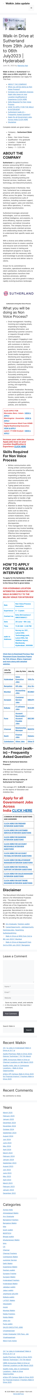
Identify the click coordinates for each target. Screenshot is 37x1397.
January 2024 (8, 1160)
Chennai (6, 1250)
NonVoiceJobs (8, 930)
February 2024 (9, 1156)
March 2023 (8, 1183)
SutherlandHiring (9, 933)
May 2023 (7, 1176)
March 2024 (8, 1153)
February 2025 (9, 1116)
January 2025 (8, 1119)
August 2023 (8, 1166)
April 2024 (7, 1150)
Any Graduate (11, 924)
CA (4, 1247)
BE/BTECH (7, 1233)
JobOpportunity (27, 927)
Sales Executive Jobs (19, 679)
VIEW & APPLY (10, 428)
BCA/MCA (32, 708)
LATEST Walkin (9, 1300)
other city (6, 1321)
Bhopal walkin (8, 1237)
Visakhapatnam (9, 1337)
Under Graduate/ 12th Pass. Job (16, 1334)
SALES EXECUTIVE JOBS (13, 1327)
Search (29, 1030)
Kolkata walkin (8, 1297)
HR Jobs (18, 686)
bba (4, 1227)
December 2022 (9, 1193)
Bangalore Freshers (10, 1220)
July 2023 (7, 1170)
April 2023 (7, 1180)
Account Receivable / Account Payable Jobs (20, 718)
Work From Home (10, 1341)
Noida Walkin (8, 1317)
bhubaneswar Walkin (11, 1240)
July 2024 (7, 1139)
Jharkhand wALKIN (10, 1294)
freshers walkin (24, 924)
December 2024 (9, 1123)
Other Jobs (20, 741)
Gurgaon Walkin (9, 1277)
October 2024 (8, 1129)
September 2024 (9, 1133)
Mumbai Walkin (9, 1311)
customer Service (10, 1260)
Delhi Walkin (8, 1263)
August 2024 (8, 1136)
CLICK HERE (20, 446)
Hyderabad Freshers (11, 1280)
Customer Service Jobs (19, 699)
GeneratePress (18, 1394)
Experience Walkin (10, 1267)
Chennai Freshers (10, 1253)
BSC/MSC (32, 718)
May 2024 (7, 1146)
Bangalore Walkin (10, 1223)
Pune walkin (8, 1324)
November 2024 (9, 1126)
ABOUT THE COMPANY (17, 84)
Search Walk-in (9, 1026)
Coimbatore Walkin (10, 1257)
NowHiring (19, 930)
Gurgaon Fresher (9, 1274)
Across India (8, 1210)
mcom (5, 1307)
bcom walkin (8, 1230)
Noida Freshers (9, 1314)
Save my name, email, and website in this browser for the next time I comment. (19, 1005)
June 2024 (7, 1143)
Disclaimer (12, 122)
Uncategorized (9, 1331)
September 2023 (9, 1163)
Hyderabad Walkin (10, 1284)
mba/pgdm (7, 1304)
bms (4, 1243)
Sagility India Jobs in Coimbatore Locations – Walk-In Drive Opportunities (16, 1068)
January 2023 (8, 1190)
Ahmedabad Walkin (10, 1213)
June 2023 (7, 1173)
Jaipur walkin (8, 1290)
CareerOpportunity (13, 927)
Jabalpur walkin (9, 1287)
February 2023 (9, 1187)
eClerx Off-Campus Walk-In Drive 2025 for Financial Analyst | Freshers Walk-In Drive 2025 (18, 1076)
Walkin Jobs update (18, 3)
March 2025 (7, 1113)
